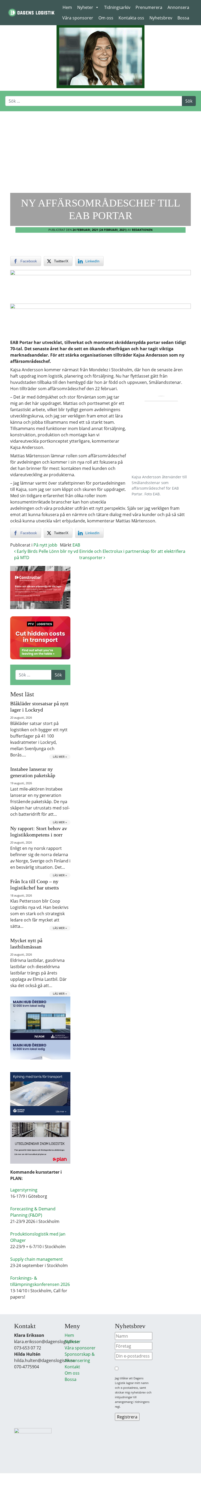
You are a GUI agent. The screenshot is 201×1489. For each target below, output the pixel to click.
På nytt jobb (45, 545)
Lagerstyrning (23, 1190)
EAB (76, 545)
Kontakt (72, 1367)
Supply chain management (36, 1259)
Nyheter (85, 7)
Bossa (183, 18)
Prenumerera (149, 7)
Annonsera (178, 7)
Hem (67, 7)
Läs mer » (60, 757)
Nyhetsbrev (160, 18)
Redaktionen (142, 230)
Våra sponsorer (77, 18)
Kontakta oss (131, 18)
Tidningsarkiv (117, 7)
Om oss (105, 18)
